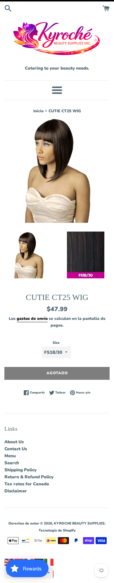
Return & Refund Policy (28, 477)
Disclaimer (15, 491)
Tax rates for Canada (26, 484)
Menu (10, 456)
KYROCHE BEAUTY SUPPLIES (79, 523)
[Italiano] (49, 562)
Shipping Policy (20, 470)
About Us (14, 442)
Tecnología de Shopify (57, 530)
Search (11, 463)
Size (56, 342)
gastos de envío (32, 318)
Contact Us (15, 449)
